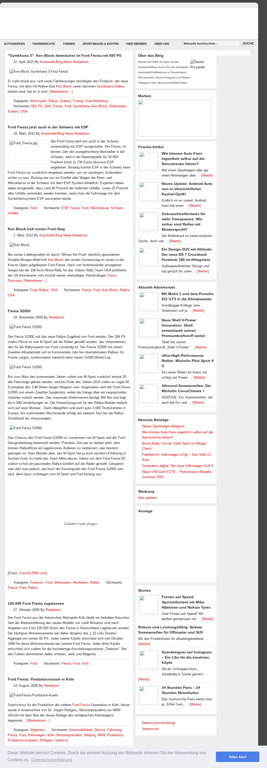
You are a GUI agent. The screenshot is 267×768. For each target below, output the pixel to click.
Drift (48, 106)
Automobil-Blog (125, 23)
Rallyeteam (118, 106)
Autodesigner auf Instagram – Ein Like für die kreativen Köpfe (186, 657)
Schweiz (117, 208)
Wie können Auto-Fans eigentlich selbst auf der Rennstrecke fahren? (183, 158)
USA (24, 111)
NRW (101, 735)
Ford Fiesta (81, 705)
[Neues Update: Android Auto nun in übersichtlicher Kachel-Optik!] (148, 192)
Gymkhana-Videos (111, 86)
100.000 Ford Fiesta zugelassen (36, 603)
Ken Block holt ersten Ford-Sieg (36, 229)
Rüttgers (46, 740)
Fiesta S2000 (19, 311)
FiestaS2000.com (33, 573)
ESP (65, 208)
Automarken (14, 43)
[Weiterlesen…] (61, 91)
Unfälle (13, 213)
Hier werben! (147, 498)
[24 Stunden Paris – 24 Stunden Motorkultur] (148, 696)
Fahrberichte (44, 43)
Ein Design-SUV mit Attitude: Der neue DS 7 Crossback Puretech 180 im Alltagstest (187, 254)
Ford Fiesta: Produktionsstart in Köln (41, 679)
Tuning (78, 101)
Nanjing (89, 735)
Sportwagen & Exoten (101, 43)
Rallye (53, 101)
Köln (85, 663)
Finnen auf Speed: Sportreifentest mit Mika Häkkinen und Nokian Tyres (186, 602)
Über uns (161, 43)
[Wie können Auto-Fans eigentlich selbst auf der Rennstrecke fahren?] (148, 162)
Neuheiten (80, 582)
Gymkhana (81, 106)
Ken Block (64, 86)
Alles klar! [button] (238, 757)
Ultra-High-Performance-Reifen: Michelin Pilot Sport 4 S (188, 360)
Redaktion (56, 317)
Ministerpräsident (69, 735)
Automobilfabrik (81, 730)
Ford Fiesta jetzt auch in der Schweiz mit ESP (48, 127)
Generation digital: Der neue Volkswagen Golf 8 (177, 466)
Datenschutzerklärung (158, 723)
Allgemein (37, 730)
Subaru (65, 101)
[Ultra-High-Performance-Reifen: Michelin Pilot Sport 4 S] (148, 364)
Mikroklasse (99, 208)
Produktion (115, 735)
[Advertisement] (177, 547)
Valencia (61, 740)
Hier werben (136, 43)
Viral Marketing (96, 101)
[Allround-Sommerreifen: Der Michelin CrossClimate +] (148, 395)
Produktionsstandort (23, 740)
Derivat (100, 730)
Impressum (150, 729)
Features (37, 582)
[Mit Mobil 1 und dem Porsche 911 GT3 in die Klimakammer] (148, 303)
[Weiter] (207, 175)
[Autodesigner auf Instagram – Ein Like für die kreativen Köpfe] (148, 661)
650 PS (37, 106)
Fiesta (57, 106)
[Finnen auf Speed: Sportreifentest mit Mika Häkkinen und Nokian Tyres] (148, 606)
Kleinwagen (36, 735)
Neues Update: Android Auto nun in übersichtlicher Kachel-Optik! (187, 189)
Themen (69, 43)
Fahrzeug (114, 730)
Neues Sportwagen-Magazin (163, 426)
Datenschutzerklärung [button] (51, 760)
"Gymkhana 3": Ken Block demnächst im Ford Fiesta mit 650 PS (64, 55)
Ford (67, 106)
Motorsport (38, 101)
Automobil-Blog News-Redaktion (64, 62)
